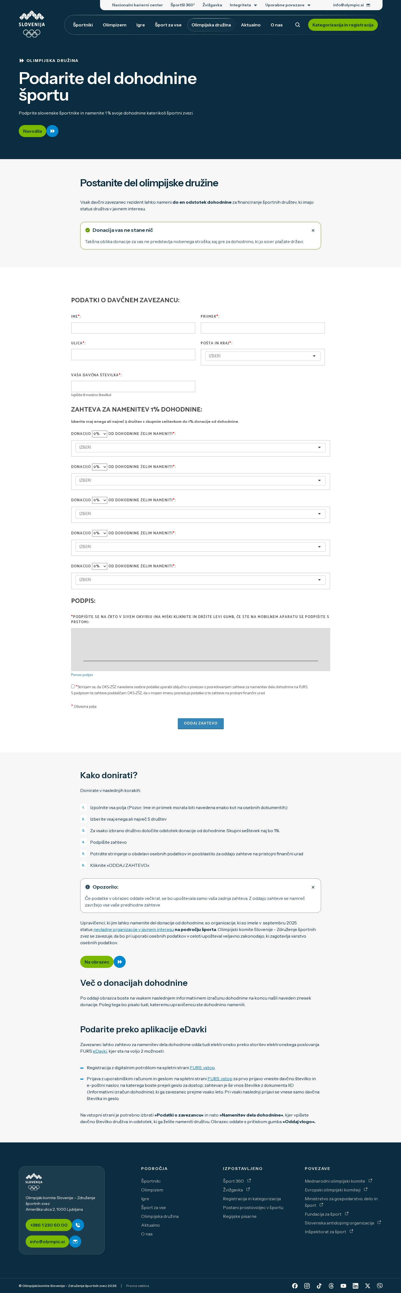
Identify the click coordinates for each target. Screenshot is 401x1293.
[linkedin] (355, 1286)
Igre (145, 1198)
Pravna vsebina (137, 1286)
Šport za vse (153, 1207)
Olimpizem (152, 1190)
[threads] (331, 1286)
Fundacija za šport (323, 1214)
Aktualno (150, 1225)
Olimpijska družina (160, 1216)
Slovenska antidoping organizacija (340, 1223)
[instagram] (307, 1286)
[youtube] (343, 1286)
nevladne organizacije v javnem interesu (133, 929)
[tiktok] (319, 1286)
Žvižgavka (233, 1190)
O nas (147, 1234)
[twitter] (367, 1286)
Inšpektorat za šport (326, 1231)
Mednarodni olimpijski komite (335, 1181)
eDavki (100, 1051)
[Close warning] (313, 230)
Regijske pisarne (240, 1216)
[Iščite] (298, 25)
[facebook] (295, 1286)
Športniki (150, 1181)
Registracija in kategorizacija (252, 1198)
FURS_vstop (202, 1067)
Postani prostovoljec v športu (253, 1207)
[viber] (380, 1286)
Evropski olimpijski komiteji (333, 1190)
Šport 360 (234, 1181)
